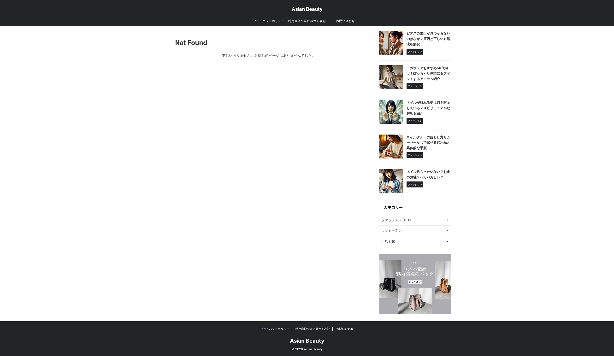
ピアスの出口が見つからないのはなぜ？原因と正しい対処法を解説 (428, 38)
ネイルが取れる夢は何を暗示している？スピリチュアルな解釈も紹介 (428, 107)
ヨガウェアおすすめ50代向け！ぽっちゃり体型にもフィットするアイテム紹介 (428, 73)
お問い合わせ (345, 21)
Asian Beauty (307, 9)
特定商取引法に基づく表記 (307, 21)
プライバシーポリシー (268, 21)
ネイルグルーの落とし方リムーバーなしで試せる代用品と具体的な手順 (428, 142)
